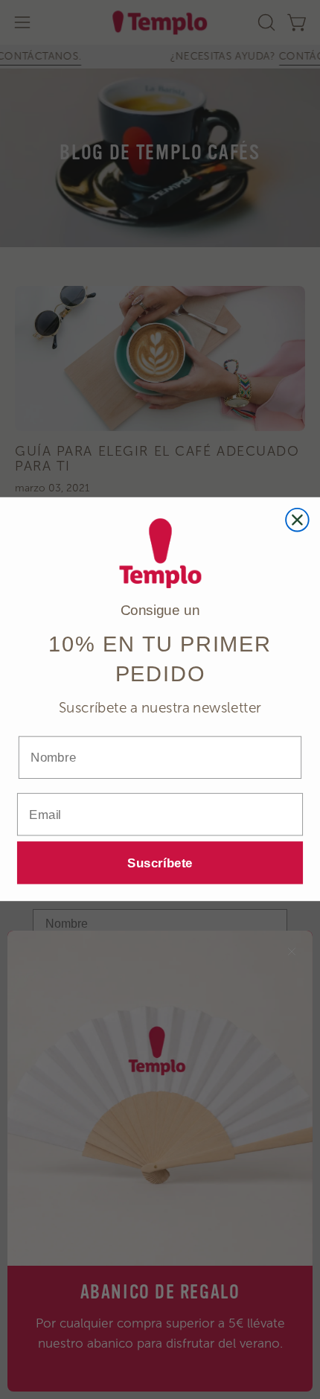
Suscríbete (160, 863)
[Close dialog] (297, 520)
